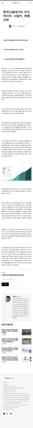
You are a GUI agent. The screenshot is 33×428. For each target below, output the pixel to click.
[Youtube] (4, 413)
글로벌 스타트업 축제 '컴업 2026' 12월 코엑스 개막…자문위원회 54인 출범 (10, 331)
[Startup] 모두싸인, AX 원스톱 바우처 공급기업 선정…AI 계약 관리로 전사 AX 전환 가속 (10, 349)
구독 (5, 284)
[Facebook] (20, 297)
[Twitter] (18, 297)
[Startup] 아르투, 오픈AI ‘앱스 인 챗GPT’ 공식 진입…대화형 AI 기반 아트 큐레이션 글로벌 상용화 (10, 358)
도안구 (13, 26)
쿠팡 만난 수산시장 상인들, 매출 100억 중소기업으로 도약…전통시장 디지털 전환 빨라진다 (10, 340)
